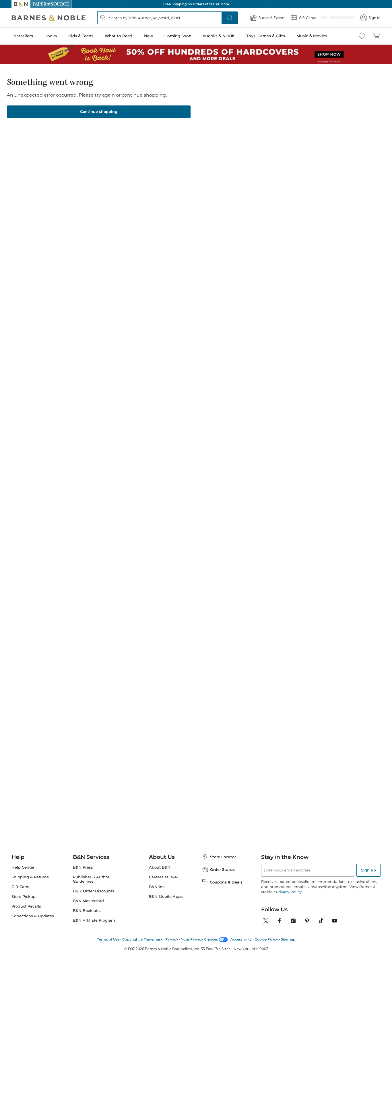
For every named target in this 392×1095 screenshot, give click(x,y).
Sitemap (288, 946)
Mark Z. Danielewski (170, 530)
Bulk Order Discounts (93, 898)
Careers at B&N (163, 884)
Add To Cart (303, 179)
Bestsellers (22, 36)
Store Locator (223, 863)
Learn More (200, 119)
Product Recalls (26, 913)
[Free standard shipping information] (175, 189)
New (148, 36)
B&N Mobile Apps (166, 903)
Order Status (222, 876)
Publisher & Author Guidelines (91, 886)
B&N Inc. (157, 894)
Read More (68, 341)
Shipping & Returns (30, 884)
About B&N (159, 874)
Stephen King (259, 524)
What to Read (118, 36)
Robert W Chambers (218, 530)
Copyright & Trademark (142, 946)
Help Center (22, 874)
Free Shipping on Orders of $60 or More (196, 4)
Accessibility (241, 946)
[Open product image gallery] (80, 140)
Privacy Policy (288, 898)
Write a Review (207, 101)
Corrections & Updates (32, 923)
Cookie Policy (266, 946)
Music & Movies (311, 36)
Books (50, 36)
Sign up (368, 877)
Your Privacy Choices (199, 946)
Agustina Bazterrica (123, 524)
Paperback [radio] (173, 144)
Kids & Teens (80, 36)
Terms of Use (108, 946)
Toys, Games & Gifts (265, 36)
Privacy (171, 946)
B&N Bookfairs (87, 917)
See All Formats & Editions (319, 130)
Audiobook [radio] (240, 144)
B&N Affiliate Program (94, 927)
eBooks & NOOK (219, 36)
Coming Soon (177, 36)
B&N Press (83, 874)
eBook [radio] (206, 144)
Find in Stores (303, 211)
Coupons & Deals (226, 889)
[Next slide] (334, 440)
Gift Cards (20, 894)
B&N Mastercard (88, 908)
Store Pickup (23, 903)
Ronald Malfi (175, 93)
